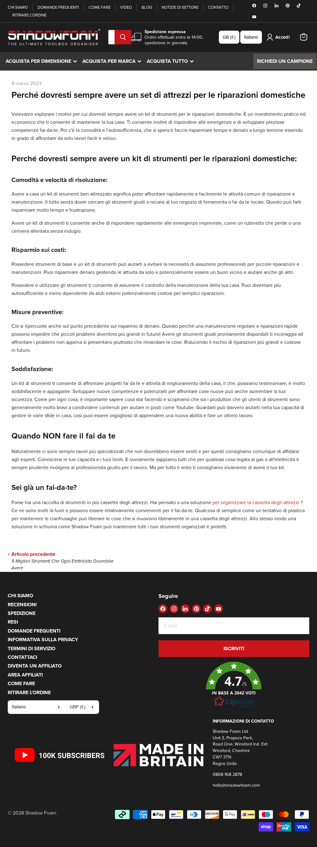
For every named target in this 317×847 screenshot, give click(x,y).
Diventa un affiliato (35, 665)
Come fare (100, 7)
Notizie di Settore (180, 7)
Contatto (218, 7)
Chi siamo (18, 7)
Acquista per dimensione (43, 61)
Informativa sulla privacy (43, 639)
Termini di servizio (31, 648)
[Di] (123, 37)
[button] (233, 685)
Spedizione (22, 613)
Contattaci (22, 657)
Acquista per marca (113, 61)
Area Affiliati (25, 674)
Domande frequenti (58, 7)
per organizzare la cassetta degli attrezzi (255, 502)
